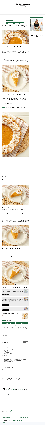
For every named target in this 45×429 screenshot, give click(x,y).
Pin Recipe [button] (22, 23)
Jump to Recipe (10, 23)
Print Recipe (17, 23)
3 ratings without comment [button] (17, 420)
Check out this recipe (5, 294)
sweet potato (10, 411)
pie (6, 411)
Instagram (19, 259)
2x (25, 342)
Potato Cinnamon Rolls (23, 404)
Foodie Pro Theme (33, 427)
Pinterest (11, 259)
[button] (2, 320)
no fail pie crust (24, 108)
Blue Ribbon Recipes (9, 410)
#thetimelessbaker (20, 389)
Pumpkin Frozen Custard (14, 404)
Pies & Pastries (15, 410)
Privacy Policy (2, 422)
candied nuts (4, 107)
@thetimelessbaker (11, 389)
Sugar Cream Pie (4, 404)
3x (27, 342)
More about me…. (33, 41)
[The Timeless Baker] (22, 10)
